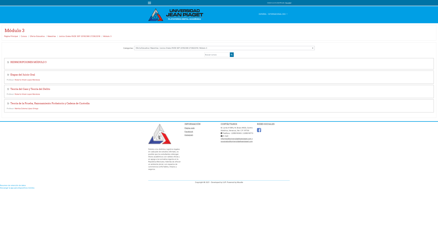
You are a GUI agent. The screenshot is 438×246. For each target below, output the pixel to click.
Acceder (288, 3)
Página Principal (11, 36)
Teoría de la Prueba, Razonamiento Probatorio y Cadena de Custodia (50, 103)
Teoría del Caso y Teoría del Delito (30, 89)
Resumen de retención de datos (13, 185)
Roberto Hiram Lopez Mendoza (27, 80)
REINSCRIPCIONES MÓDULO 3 (28, 62)
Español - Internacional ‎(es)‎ (272, 14)
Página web (190, 128)
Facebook (189, 131)
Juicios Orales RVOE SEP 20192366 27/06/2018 (79, 36)
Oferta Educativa (37, 36)
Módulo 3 (107, 36)
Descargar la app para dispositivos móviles (17, 188)
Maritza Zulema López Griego (26, 108)
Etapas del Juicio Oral (22, 74)
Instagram (189, 135)
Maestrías (52, 36)
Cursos (24, 36)
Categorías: (128, 48)
